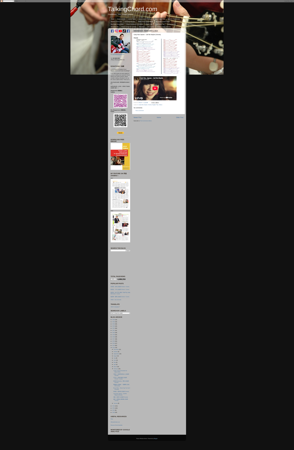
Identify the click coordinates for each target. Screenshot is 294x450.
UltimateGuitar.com (115, 422)
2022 (113, 328)
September (116, 353)
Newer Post (137, 117)
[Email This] (152, 102)
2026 (113, 319)
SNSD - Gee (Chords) (116, 299)
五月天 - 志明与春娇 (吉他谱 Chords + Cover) (120, 378)
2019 (113, 334)
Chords (150, 104)
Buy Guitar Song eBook (117, 24)
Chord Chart (149, 24)
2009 (113, 412)
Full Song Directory (130, 21)
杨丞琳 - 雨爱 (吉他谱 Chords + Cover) (120, 296)
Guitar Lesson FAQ (160, 19)
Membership (151, 26)
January (116, 403)
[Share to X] (155, 102)
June (115, 360)
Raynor (141, 102)
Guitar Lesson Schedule (145, 19)
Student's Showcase (116, 21)
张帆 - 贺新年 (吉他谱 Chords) (120, 397)
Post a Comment (140, 110)
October (116, 351)
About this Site (115, 26)
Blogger (155, 438)
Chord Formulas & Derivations (134, 24)
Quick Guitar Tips (159, 24)
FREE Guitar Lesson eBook (145, 21)
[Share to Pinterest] (158, 102)
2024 (113, 324)
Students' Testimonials (174, 19)
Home (112, 19)
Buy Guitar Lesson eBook (163, 21)
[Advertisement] (120, 263)
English (154, 104)
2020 (113, 332)
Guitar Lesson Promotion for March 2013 (120, 371)
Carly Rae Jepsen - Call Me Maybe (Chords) (120, 394)
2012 (113, 406)
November (116, 349)
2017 (113, 339)
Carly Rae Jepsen (143, 104)
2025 (113, 321)
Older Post (179, 117)
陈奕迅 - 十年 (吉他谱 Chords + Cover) (120, 289)
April (115, 364)
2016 (113, 341)
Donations (142, 26)
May (115, 362)
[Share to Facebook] (156, 102)
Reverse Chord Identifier (117, 425)
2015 (113, 343)
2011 (113, 408)
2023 (113, 326)
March (115, 366)
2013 (113, 347)
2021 (113, 330)
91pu (112, 419)
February (116, 368)
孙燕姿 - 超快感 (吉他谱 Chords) (121, 391)
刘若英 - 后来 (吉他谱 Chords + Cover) (120, 286)
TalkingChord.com (132, 9)
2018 (113, 336)
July (115, 358)
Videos (160, 104)
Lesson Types (132, 19)
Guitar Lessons (121, 19)
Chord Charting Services (164, 26)
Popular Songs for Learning (128, 26)
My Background (171, 24)
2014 (113, 345)
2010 (113, 410)
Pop (157, 104)
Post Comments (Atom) (146, 120)
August (115, 356)
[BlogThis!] (153, 102)
